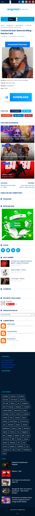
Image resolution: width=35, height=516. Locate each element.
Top (27, 446)
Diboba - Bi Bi (7, 174)
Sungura (11, 446)
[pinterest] (29, 2)
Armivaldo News (8, 360)
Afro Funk (5, 399)
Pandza (12, 432)
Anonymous (11, 339)
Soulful (5, 446)
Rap (4, 435)
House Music (19, 25)
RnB (23, 435)
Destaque (6, 414)
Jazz (4, 425)
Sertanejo (12, 442)
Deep (24, 410)
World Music (26, 450)
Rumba (19, 439)
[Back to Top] (17, 513)
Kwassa (25, 425)
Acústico (13, 396)
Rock (28, 435)
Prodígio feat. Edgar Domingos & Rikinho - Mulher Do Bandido (21, 262)
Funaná (5, 417)
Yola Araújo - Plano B (17, 279)
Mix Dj (14, 428)
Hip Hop (5, 421)
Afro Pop (22, 399)
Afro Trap (5, 403)
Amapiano (10, 25)
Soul (24, 442)
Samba (26, 439)
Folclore (18, 414)
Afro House (6, 128)
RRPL (13, 439)
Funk (11, 417)
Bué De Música (7, 362)
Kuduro (18, 425)
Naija (19, 428)
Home (2, 19)
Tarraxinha (20, 446)
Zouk (4, 453)
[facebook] (19, 2)
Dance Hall (17, 410)
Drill (12, 414)
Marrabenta (6, 428)
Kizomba (10, 425)
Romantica (6, 439)
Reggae (10, 435)
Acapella (5, 396)
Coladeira (27, 407)
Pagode (5, 432)
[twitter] (23, 2)
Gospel (17, 417)
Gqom (24, 417)
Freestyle (26, 414)
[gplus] (33, 2)
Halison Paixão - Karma (18, 270)
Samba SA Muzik (8, 367)
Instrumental (24, 421)
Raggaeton (25, 432)
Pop (18, 432)
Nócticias (26, 428)
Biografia (18, 407)
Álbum (13, 403)
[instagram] (26, 2)
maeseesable (12, 331)
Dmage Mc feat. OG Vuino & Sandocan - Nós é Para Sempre (22, 491)
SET (19, 442)
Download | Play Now (17, 44)
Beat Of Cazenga (8, 407)
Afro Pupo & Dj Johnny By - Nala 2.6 (14, 157)
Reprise (17, 435)
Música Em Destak (8, 365)
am (18, 403)
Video (19, 450)
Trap (13, 450)
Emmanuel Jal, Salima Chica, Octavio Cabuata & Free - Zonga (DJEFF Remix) (16, 138)
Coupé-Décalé (7, 410)
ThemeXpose (21, 509)
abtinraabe (11, 324)
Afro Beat (21, 396)
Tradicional (6, 450)
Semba (5, 442)
